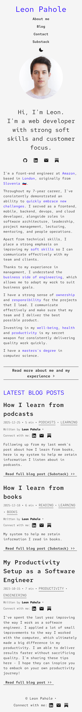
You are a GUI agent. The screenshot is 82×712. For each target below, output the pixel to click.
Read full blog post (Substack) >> (40, 474)
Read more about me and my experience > (41, 373)
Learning (69, 422)
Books (12, 512)
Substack (41, 41)
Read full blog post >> (28, 682)
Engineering (14, 595)
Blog (41, 26)
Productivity (51, 588)
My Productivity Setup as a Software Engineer (39, 571)
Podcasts (47, 422)
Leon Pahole (41, 9)
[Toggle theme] (41, 50)
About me (41, 19)
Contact (41, 34)
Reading (46, 505)
